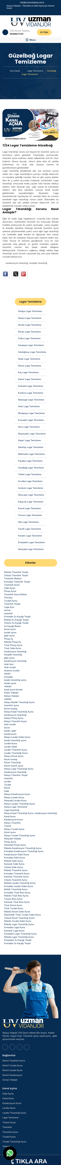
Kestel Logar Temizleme (29, 508)
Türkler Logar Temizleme (29, 474)
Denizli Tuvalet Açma (12, 1065)
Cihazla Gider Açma (13, 867)
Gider (6, 791)
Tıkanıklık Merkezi (13, 578)
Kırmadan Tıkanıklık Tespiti (17, 582)
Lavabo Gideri (10, 746)
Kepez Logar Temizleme (29, 440)
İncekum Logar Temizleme (30, 488)
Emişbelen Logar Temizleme (31, 542)
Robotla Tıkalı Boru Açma (16, 895)
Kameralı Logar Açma (14, 930)
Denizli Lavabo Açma (12, 1070)
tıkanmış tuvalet (11, 670)
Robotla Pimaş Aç (12, 642)
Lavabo (7, 781)
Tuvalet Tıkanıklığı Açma (14, 1141)
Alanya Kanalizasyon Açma (17, 794)
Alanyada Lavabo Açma (15, 800)
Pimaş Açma (10, 591)
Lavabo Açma (10, 743)
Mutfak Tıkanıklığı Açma (15, 889)
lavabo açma (10, 683)
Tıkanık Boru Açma (13, 899)
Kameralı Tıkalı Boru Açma (17, 902)
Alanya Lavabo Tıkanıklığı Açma (19, 804)
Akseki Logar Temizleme (29, 325)
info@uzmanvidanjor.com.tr (32, 2)
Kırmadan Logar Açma (14, 927)
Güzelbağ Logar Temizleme (31, 468)
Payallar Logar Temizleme (30, 461)
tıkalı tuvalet (10, 667)
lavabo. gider (10, 731)
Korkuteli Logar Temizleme (30, 386)
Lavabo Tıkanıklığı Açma (16, 753)
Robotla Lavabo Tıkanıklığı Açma (19, 883)
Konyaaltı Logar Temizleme (31, 420)
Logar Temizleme (35, 71)
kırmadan (8, 677)
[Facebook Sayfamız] (29, 12)
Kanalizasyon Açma (13, 819)
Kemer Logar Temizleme (29, 379)
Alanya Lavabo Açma (14, 797)
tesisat (7, 610)
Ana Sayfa (15, 71)
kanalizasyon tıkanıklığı (17, 263)
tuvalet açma (10, 632)
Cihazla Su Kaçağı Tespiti (16, 623)
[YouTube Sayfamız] (32, 12)
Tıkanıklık (7, 1127)
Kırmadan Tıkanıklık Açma (16, 873)
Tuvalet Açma (10, 601)
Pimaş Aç (8, 639)
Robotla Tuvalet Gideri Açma (17, 921)
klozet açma (10, 629)
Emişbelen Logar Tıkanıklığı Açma (20, 934)
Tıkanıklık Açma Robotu (15, 594)
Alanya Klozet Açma (13, 756)
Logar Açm (9, 607)
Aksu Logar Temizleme (29, 427)
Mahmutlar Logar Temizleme (31, 454)
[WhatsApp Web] (26, 12)
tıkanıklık (8, 613)
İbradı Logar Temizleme (29, 359)
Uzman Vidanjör (9, 1080)
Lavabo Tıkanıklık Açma (15, 750)
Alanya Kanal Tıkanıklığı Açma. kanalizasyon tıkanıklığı (30, 813)
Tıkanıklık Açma (12, 585)
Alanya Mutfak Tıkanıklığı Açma (19, 702)
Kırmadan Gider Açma (14, 857)
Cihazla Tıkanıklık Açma (15, 880)
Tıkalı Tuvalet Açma (13, 908)
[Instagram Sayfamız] (35, 12)
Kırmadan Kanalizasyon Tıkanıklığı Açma (23, 851)
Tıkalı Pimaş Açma (13, 645)
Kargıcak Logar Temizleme (30, 502)
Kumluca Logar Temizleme (30, 393)
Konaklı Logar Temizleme (30, 536)
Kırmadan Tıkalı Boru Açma (17, 892)
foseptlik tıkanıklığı (38, 263)
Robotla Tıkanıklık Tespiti (16, 572)
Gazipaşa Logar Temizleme (31, 345)
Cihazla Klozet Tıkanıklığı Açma (19, 918)
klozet (7, 727)
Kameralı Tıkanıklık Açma (16, 876)
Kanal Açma (9, 816)
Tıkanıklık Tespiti (12, 604)
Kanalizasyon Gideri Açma (16, 854)
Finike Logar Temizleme (29, 338)
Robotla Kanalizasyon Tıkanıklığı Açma (22, 848)
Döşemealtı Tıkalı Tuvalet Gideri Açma (22, 915)
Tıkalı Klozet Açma (13, 905)
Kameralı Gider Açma (14, 864)
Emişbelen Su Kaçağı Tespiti (17, 940)
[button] (30, 40)
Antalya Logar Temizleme (30, 311)
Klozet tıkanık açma (13, 766)
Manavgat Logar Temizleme (31, 400)
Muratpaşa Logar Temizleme (31, 413)
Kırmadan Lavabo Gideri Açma (18, 886)
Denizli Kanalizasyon (12, 1075)
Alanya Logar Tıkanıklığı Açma (18, 769)
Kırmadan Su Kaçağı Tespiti (17, 616)
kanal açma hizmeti (13, 689)
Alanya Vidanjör (11, 696)
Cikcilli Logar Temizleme (29, 529)
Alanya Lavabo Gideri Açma (17, 737)
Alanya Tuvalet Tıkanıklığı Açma (19, 835)
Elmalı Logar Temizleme (29, 332)
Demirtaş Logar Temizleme (30, 447)
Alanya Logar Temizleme (29, 318)
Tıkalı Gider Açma (12, 648)
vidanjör (7, 686)
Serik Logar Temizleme (29, 406)
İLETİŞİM (44, 32)
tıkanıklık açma (11, 705)
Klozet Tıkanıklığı (12, 762)
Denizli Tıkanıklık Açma (13, 1060)
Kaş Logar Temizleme (28, 372)
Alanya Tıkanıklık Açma (15, 721)
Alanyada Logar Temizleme (31, 549)
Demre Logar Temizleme (29, 366)
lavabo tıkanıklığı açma (15, 680)
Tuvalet (7, 785)
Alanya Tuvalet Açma (14, 829)
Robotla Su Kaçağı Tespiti (16, 620)
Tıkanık (7, 826)
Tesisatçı (8, 597)
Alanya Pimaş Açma (13, 718)
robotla (7, 673)
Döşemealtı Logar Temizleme (32, 434)
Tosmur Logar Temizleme (30, 515)
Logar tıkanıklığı (11, 810)
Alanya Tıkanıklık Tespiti (15, 775)
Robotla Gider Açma (13, 861)
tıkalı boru (9, 664)
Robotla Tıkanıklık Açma (15, 870)
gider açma (9, 635)
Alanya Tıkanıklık (12, 823)
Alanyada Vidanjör (12, 838)
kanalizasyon (10, 734)
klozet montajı (10, 708)
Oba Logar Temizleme (28, 522)
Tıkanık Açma (9, 1122)
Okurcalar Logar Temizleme (31, 495)
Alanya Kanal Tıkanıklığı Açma (18, 712)
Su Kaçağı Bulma (12, 626)
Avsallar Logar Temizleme (30, 481)
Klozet (7, 788)
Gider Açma (9, 588)
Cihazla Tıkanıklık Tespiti (16, 575)
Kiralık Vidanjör (11, 692)
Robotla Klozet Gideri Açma (17, 911)
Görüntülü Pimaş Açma (15, 845)
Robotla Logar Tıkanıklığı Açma (19, 924)
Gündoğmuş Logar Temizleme (32, 352)
